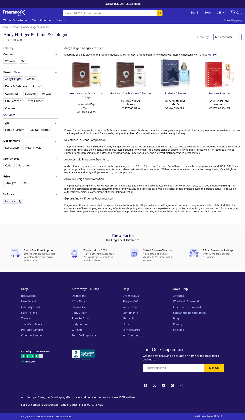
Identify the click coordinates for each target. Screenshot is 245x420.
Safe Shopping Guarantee (189, 313)
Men (23, 61)
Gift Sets (77, 330)
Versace (47, 93)
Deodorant (79, 296)
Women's (15, 20)
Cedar (9, 165)
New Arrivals (33, 147)
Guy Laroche (13, 101)
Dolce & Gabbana (16, 86)
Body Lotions (80, 324)
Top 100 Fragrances (84, 335)
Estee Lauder (35, 101)
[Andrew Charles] (175, 74)
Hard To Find (29, 313)
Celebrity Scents (31, 307)
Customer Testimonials (187, 307)
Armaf (37, 86)
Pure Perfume (81, 318)
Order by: (203, 37)
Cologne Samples (32, 335)
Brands (60, 20)
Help (208, 12)
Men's (41, 20)
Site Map (178, 330)
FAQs (125, 324)
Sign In (195, 12)
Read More (208, 54)
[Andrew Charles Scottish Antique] (87, 74)
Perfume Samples (32, 330)
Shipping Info (131, 301)
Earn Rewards (131, 330)
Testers (25, 318)
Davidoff (30, 93)
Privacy (177, 324)
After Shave (79, 301)
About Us (128, 318)
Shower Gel (79, 307)
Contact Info (130, 313)
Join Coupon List (132, 335)
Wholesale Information (187, 301)
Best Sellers (12, 147)
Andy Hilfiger (13, 79)
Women (10, 61)
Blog (176, 318)
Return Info (129, 307)
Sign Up (214, 367)
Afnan (31, 79)
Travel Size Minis (31, 324)
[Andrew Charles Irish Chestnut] (131, 74)
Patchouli (24, 165)
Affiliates (178, 296)
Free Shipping (233, 20)
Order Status (130, 296)
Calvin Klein (12, 93)
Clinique (10, 108)
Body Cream (79, 313)
